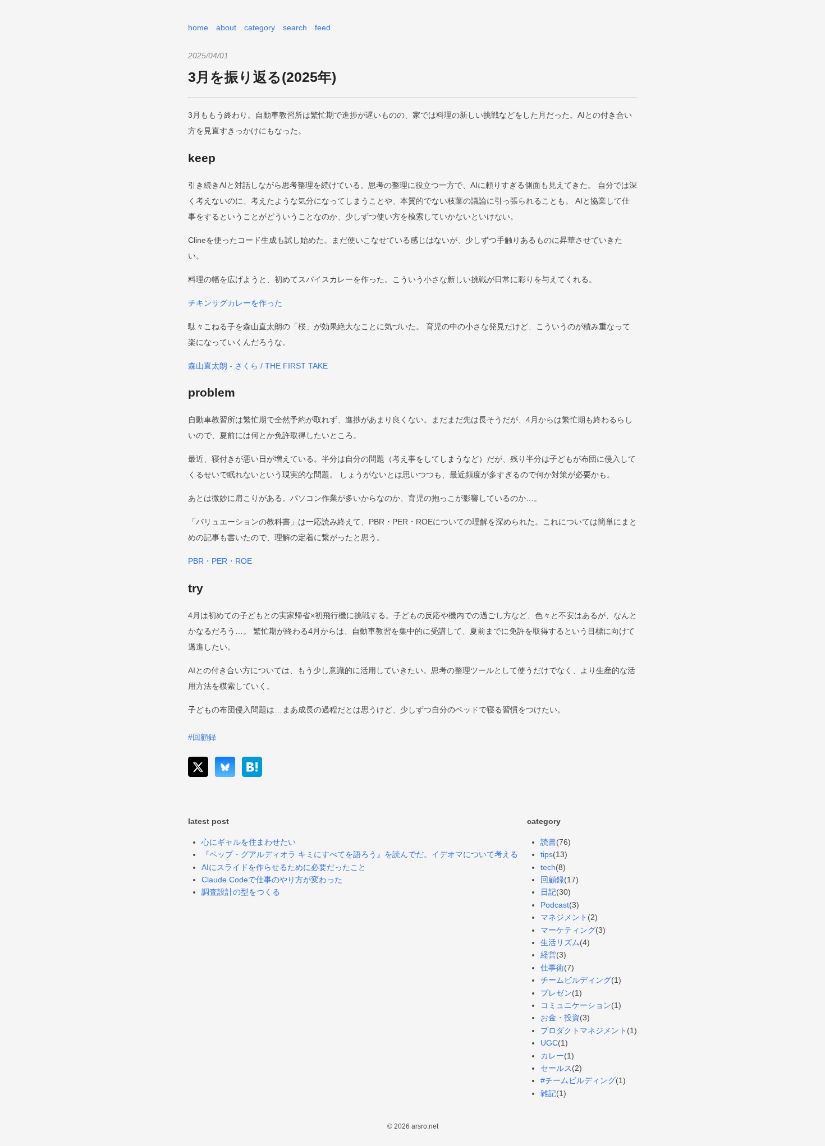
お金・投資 (560, 1017)
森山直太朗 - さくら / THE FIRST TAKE (258, 365)
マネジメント (564, 917)
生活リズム (560, 942)
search (295, 27)
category (259, 27)
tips (546, 854)
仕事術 (552, 967)
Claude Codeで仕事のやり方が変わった (271, 879)
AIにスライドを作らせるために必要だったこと (283, 867)
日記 (548, 891)
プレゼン (556, 992)
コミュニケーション (575, 1005)
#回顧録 (202, 737)
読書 (548, 841)
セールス (556, 1068)
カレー (552, 1055)
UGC (549, 1042)
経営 (548, 954)
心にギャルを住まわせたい (248, 841)
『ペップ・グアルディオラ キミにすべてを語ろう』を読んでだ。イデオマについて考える (359, 854)
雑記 (548, 1093)
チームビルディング (575, 979)
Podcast (554, 904)
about (226, 27)
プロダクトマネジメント (583, 1030)
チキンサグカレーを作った (235, 302)
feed (323, 27)
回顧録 (552, 879)
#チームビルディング (578, 1080)
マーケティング (567, 930)
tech (548, 867)
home (198, 27)
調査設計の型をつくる (240, 891)
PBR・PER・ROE (220, 560)
